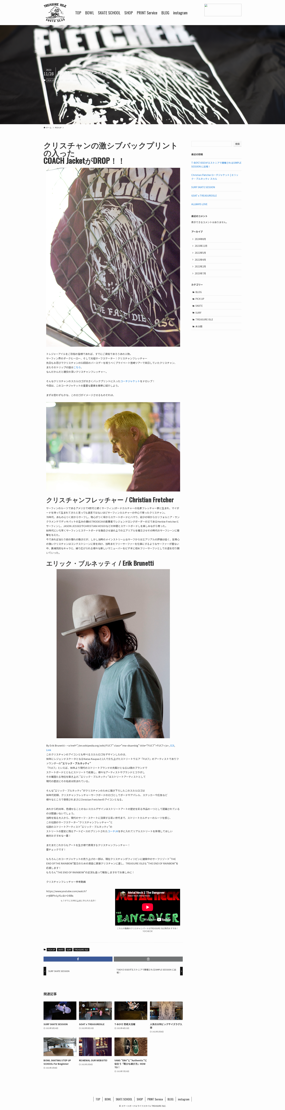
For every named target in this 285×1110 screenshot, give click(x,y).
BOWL (108, 1099)
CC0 (172, 745)
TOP (98, 1099)
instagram (183, 1099)
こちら (77, 367)
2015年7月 (200, 273)
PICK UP (51, 80)
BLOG (198, 292)
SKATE (59, 80)
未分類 (198, 326)
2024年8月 (200, 239)
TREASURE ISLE (79, 80)
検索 (237, 144)
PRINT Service (155, 1099)
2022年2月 (200, 266)
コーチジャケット (130, 381)
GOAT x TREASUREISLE (204, 195)
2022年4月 (200, 259)
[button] (78, 959)
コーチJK (113, 831)
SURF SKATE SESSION (203, 187)
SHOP (140, 1099)
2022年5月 (200, 252)
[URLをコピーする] (148, 959)
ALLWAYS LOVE (199, 204)
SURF (67, 80)
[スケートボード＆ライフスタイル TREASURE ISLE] (55, 12)
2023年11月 (201, 245)
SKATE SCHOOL (124, 1099)
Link (48, 750)
